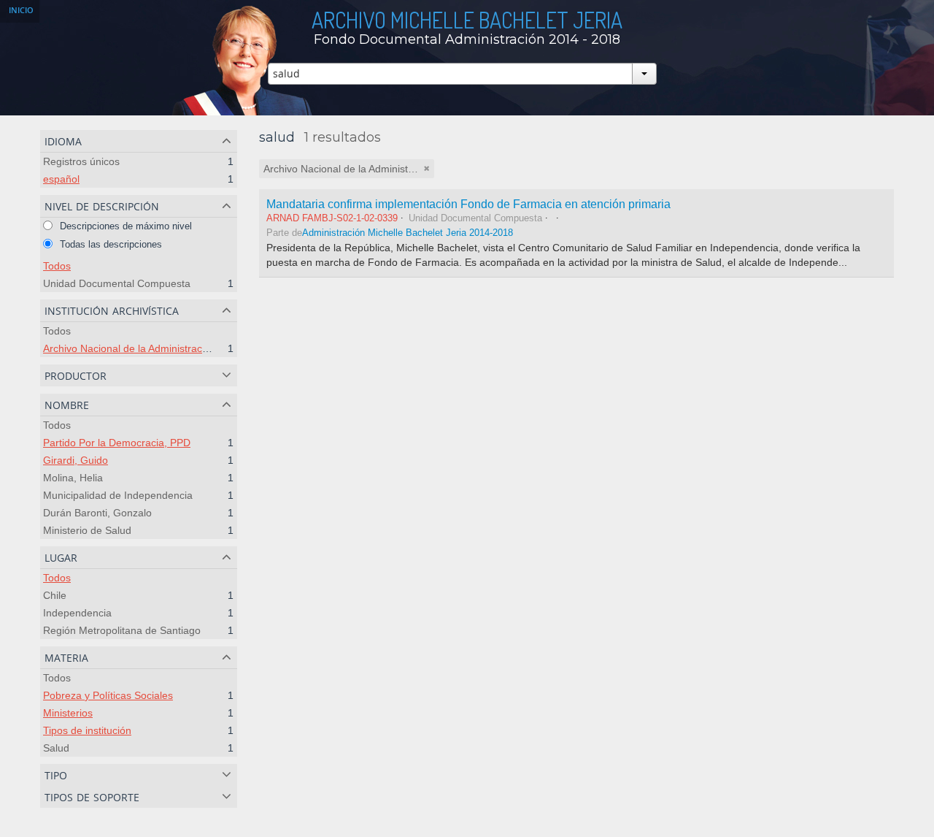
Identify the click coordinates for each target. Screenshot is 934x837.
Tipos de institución (87, 730)
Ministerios (68, 713)
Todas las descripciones (109, 244)
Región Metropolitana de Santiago (122, 630)
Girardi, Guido (75, 460)
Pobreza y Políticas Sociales (108, 695)
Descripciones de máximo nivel (124, 226)
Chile (54, 595)
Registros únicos (81, 161)
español (61, 179)
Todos (57, 266)
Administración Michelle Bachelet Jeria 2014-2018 (407, 233)
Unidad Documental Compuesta (116, 283)
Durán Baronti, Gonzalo (97, 513)
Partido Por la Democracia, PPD (116, 442)
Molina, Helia (73, 478)
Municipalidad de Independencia (118, 495)
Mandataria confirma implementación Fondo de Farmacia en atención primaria (468, 203)
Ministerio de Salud (87, 530)
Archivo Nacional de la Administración (129, 348)
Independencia (77, 613)
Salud (56, 748)
